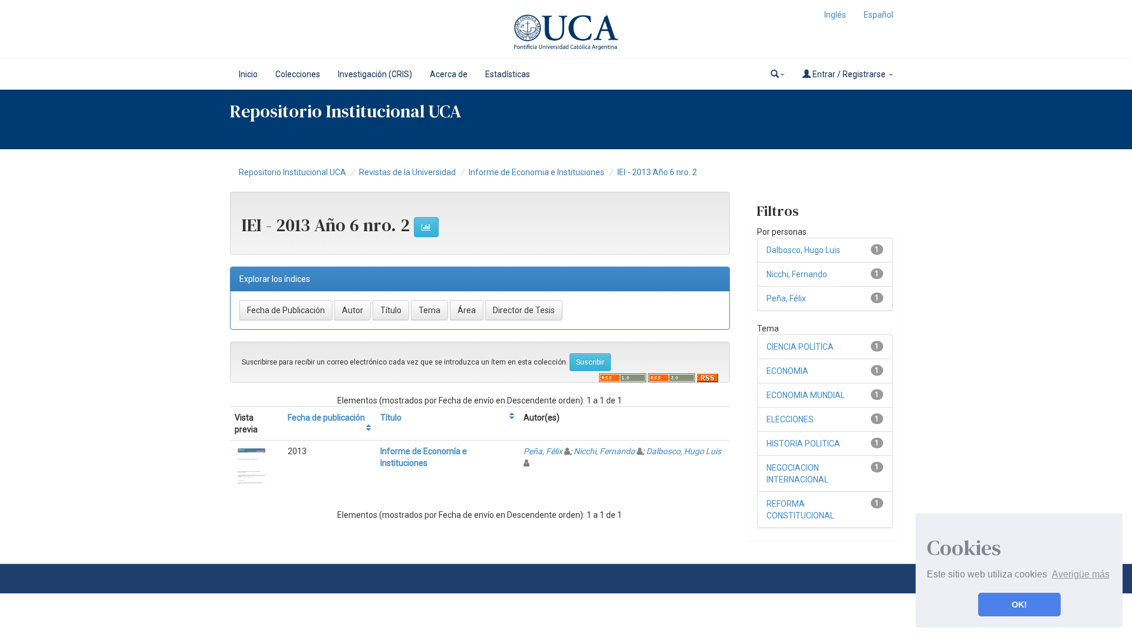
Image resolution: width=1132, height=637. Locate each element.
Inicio (248, 74)
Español (878, 14)
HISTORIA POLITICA (803, 443)
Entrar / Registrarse (849, 74)
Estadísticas (507, 74)
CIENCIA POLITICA (800, 347)
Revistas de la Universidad (407, 172)
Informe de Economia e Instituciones (536, 172)
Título (391, 417)
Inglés (835, 14)
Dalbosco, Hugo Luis (683, 451)
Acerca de (449, 74)
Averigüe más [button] (1081, 574)
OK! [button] (1019, 604)
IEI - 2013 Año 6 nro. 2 (657, 172)
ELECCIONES (790, 419)
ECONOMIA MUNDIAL (805, 395)
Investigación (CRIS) (375, 74)
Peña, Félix (543, 451)
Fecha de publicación (326, 417)
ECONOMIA (787, 371)
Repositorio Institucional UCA (292, 172)
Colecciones (297, 74)
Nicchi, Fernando (604, 451)
